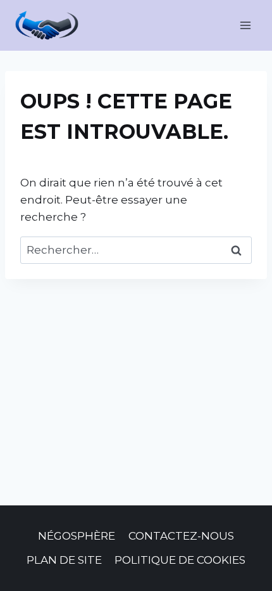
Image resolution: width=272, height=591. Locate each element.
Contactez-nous (181, 535)
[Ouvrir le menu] (245, 25)
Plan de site (64, 560)
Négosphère (76, 535)
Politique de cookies (179, 560)
